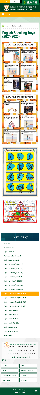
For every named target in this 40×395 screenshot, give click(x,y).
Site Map (24, 375)
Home (6, 26)
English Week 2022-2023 (11, 319)
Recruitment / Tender (9, 375)
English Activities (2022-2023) (13, 273)
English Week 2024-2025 (11, 310)
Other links (6, 380)
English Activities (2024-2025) (13, 264)
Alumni (5, 371)
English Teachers (9, 252)
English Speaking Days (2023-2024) (15, 298)
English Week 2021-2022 (11, 323)
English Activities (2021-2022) (13, 277)
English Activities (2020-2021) (13, 281)
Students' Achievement (11, 260)
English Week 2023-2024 (11, 315)
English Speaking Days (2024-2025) (15, 294)
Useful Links (8, 336)
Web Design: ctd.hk (20, 392)
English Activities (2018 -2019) (13, 289)
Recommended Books (11, 331)
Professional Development (12, 256)
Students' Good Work (11, 327)
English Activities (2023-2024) (13, 268)
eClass (5, 366)
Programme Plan (9, 248)
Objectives (7, 243)
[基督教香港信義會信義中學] (20, 11)
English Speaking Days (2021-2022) (15, 306)
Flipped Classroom (27, 371)
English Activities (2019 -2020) (13, 285)
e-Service (24, 380)
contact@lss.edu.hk (23, 357)
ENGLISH (5, 1)
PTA (22, 366)
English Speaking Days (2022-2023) (15, 302)
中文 (15, 1)
